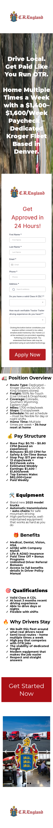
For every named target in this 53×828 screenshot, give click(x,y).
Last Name (15, 247)
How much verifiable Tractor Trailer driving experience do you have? (26, 312)
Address (14, 284)
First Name (15, 234)
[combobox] (27, 302)
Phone (13, 271)
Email (12, 259)
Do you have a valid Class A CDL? (26, 296)
